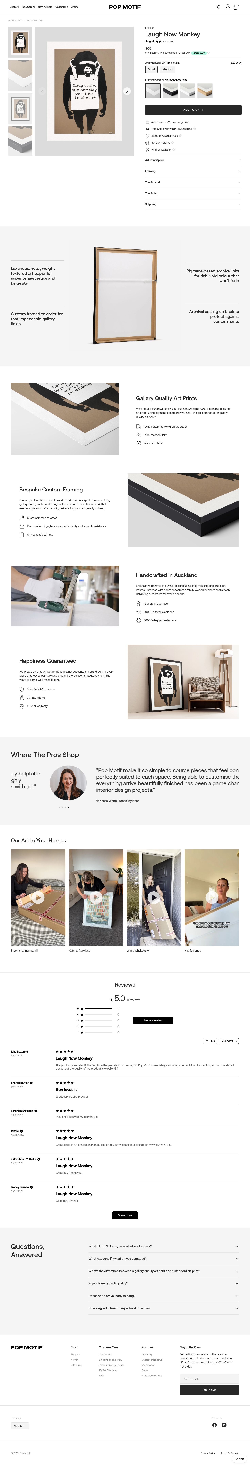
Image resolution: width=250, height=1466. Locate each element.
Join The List (209, 1389)
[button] (219, 7)
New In (74, 1359)
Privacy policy (208, 1453)
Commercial (148, 1365)
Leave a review (153, 1020)
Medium (169, 70)
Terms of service (230, 1453)
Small (153, 70)
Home (11, 20)
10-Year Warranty (108, 1370)
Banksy (150, 28)
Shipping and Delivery (110, 1359)
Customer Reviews (152, 1359)
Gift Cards (76, 1365)
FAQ (101, 1375)
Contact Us (105, 1354)
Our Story (147, 1354)
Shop (19, 20)
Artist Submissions (152, 1375)
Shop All (75, 1354)
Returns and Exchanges (111, 1365)
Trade (145, 1370)
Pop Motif (25, 1453)
